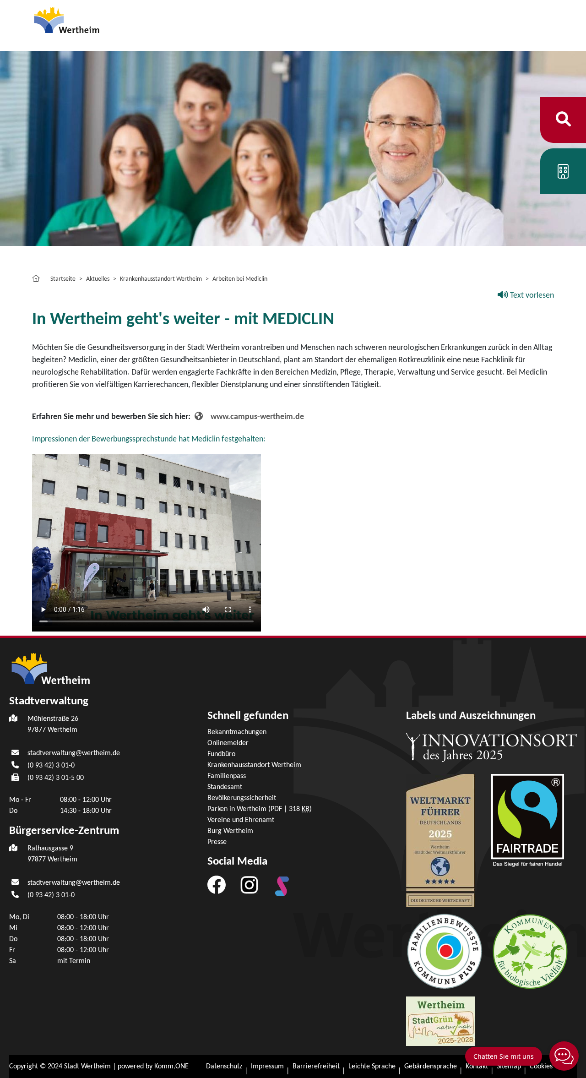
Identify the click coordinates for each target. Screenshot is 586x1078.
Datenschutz (224, 1066)
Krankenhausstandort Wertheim (161, 279)
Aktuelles (97, 279)
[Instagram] (249, 884)
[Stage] (282, 886)
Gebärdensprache (430, 1066)
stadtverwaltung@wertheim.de (73, 753)
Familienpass (226, 776)
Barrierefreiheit (316, 1066)
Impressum (267, 1066)
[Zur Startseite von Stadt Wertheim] (84, 19)
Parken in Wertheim (259, 809)
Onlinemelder (228, 743)
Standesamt (224, 787)
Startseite (63, 279)
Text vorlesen (531, 295)
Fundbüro (221, 754)
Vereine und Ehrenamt (240, 820)
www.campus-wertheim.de (257, 417)
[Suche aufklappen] (563, 120)
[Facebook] (216, 884)
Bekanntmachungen (236, 732)
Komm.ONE (171, 1066)
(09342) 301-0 (51, 765)
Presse (217, 842)
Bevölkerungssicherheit (241, 798)
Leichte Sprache (372, 1066)
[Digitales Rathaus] (563, 174)
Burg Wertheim (230, 831)
